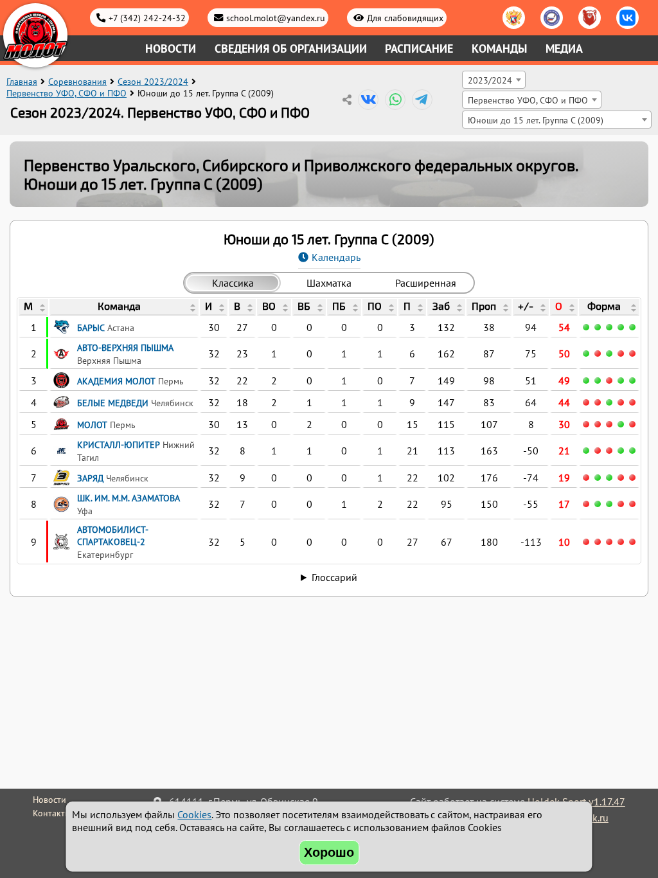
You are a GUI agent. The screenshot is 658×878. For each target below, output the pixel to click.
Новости (170, 48)
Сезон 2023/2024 (153, 81)
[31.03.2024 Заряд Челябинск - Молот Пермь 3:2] (609, 424)
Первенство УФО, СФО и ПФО (66, 93)
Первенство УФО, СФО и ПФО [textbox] (528, 100)
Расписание (419, 48)
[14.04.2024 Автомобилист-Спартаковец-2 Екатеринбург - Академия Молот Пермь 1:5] (632, 380)
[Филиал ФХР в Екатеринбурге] (551, 17)
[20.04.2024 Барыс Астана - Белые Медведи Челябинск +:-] (621, 327)
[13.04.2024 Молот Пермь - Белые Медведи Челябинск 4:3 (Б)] (597, 402)
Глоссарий (334, 577)
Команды (499, 48)
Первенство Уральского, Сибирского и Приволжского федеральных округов (299, 165)
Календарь (336, 257)
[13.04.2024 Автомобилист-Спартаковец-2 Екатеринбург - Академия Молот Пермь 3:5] (621, 380)
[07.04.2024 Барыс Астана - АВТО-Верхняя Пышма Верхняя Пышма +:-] (586, 327)
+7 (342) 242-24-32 (147, 17)
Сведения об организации (291, 48)
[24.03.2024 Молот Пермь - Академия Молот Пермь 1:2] (586, 380)
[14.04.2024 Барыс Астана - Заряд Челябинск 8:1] (609, 327)
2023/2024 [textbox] (490, 80)
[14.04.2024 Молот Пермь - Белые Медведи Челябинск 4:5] (609, 402)
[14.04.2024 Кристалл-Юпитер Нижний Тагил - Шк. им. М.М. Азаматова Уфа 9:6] (632, 450)
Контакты (52, 813)
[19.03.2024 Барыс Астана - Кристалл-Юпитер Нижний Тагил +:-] (597, 450)
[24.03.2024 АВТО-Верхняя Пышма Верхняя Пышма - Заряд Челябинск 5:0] (586, 353)
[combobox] (494, 80)
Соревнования (77, 81)
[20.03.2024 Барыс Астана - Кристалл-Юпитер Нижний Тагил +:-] (609, 450)
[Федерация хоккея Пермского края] (589, 17)
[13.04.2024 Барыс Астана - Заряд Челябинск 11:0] (597, 327)
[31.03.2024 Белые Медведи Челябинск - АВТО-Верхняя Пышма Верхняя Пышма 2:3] (609, 353)
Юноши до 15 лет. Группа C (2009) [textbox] (535, 120)
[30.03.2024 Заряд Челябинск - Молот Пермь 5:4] (597, 424)
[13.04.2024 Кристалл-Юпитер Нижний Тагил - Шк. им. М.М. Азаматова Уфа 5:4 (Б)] (621, 450)
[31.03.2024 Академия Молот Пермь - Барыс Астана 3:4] (609, 380)
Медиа (564, 48)
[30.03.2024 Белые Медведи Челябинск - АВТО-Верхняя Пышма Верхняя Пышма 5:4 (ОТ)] (597, 353)
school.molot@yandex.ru (275, 17)
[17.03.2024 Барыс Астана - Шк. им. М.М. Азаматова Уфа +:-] (586, 504)
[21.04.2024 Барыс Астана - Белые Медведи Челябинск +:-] (632, 327)
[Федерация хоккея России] (513, 17)
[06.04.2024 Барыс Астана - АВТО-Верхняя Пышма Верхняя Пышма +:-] (621, 353)
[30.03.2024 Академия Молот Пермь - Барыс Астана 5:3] (597, 380)
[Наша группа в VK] (627, 17)
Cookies (194, 814)
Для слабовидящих (405, 17)
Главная (21, 81)
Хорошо (329, 852)
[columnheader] (33, 307)
